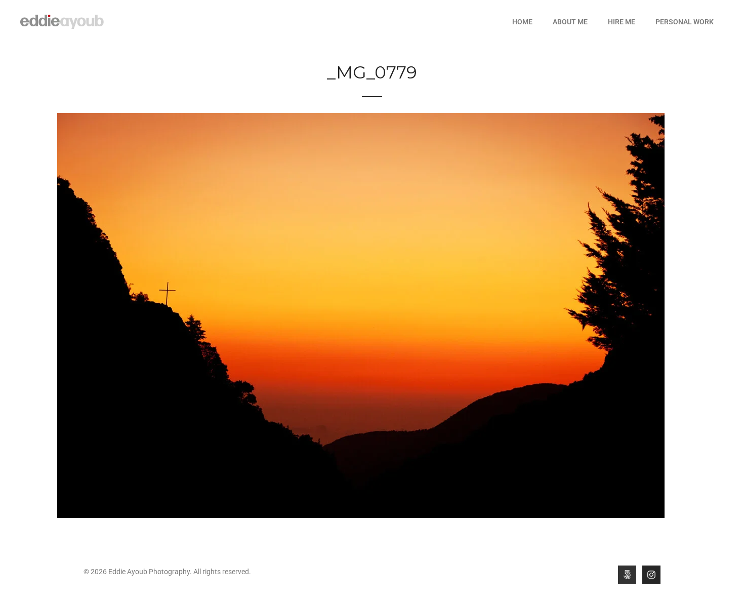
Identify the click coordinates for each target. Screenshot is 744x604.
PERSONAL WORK (684, 22)
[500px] (627, 575)
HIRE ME (621, 22)
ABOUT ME (570, 22)
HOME (522, 22)
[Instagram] (651, 575)
